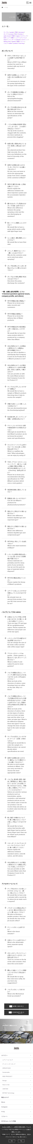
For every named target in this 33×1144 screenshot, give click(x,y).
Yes (12, 1141)
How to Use (6, 1084)
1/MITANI (5, 1089)
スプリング (24, 36)
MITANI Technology (8, 1093)
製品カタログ (5, 1097)
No (21, 1141)
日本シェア (7, 37)
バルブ (5, 43)
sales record (7, 36)
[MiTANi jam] (4, 2)
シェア (16, 37)
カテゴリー (4, 1055)
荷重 (12, 37)
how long (21, 43)
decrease (21, 32)
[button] (16, 62)
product (15, 43)
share (5, 39)
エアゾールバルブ (7, 1060)
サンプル (6, 32)
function (20, 34)
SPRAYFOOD (6, 1068)
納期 (18, 41)
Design (4, 1080)
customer (18, 39)
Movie (3, 1102)
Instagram (4, 1107)
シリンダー (11, 39)
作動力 (13, 36)
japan (18, 36)
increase (11, 34)
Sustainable (6, 1072)
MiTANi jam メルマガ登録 (8, 1121)
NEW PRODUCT (7, 1076)
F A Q (3, 1111)
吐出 (16, 34)
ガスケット (25, 39)
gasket (14, 41)
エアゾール (23, 37)
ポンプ (5, 34)
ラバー (22, 41)
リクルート (4, 1116)
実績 (16, 32)
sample (12, 32)
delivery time (7, 41)
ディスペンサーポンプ (8, 1064)
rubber (10, 43)
